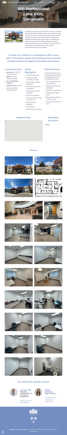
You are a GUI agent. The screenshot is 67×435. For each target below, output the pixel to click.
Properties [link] (42, 2)
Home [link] (35, 2)
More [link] (58, 2)
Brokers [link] (51, 2)
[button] (65, 2)
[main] (34, 14)
